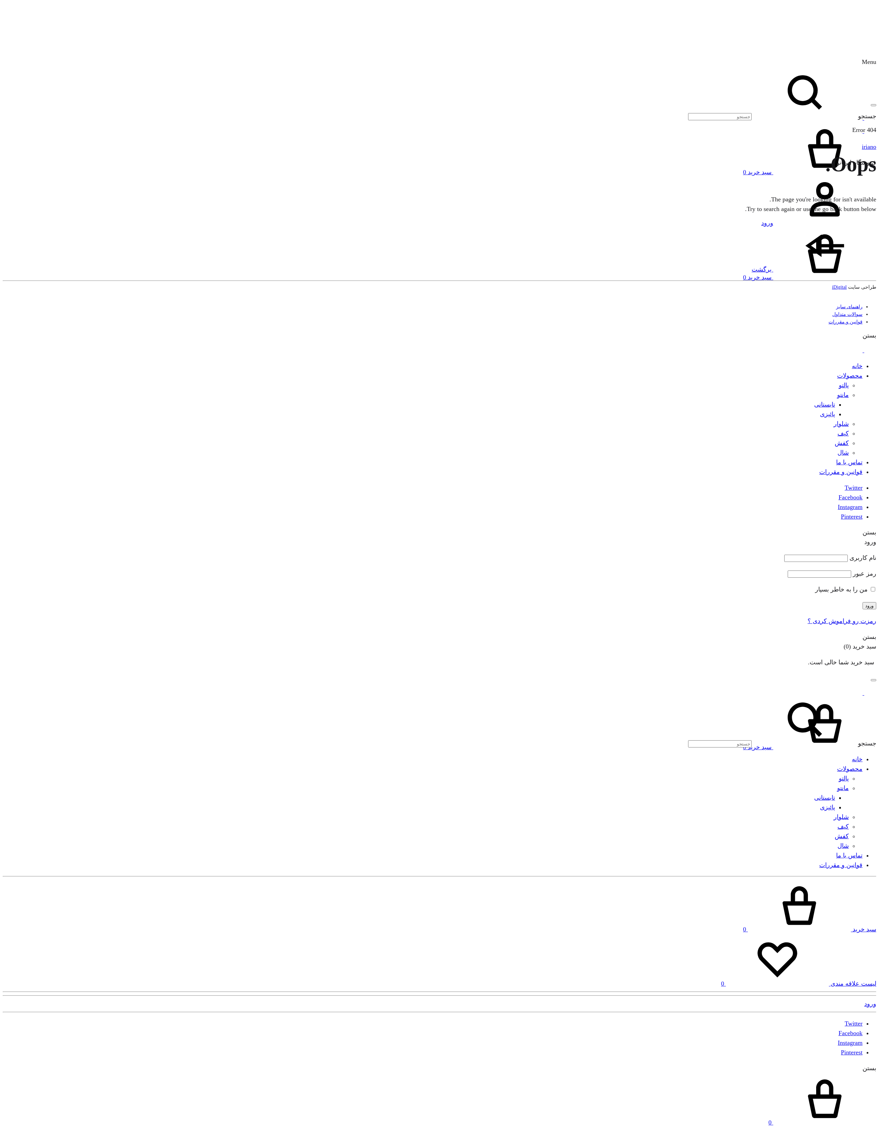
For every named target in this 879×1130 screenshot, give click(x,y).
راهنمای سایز (849, 306)
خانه (857, 366)
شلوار (841, 423)
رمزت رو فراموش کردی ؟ (842, 621)
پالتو (844, 385)
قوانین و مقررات (846, 321)
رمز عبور (864, 573)
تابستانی (824, 404)
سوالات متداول (847, 314)
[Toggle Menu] (873, 105)
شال (843, 452)
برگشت (762, 269)
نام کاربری (862, 557)
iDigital (839, 287)
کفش (842, 443)
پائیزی (827, 414)
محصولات (850, 375)
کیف (843, 433)
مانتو (843, 394)
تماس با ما (849, 462)
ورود (869, 605)
